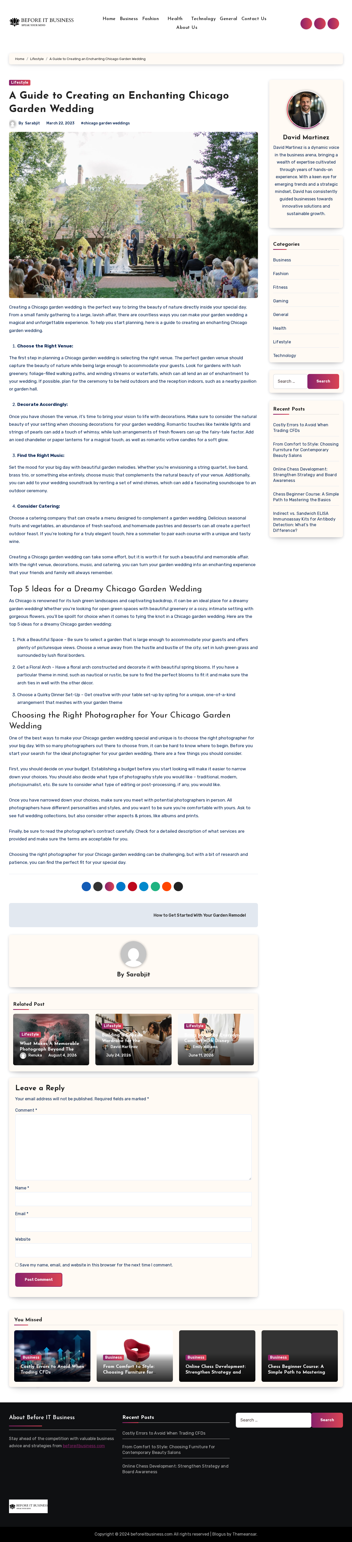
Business (129, 19)
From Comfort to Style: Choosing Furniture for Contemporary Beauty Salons (306, 450)
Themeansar (244, 1534)
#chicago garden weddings (105, 123)
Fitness (280, 287)
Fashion (151, 19)
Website (22, 1239)
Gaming (280, 301)
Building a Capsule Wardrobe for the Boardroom (122, 1041)
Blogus (219, 1534)
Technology (203, 19)
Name (22, 1188)
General (228, 19)
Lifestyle (19, 82)
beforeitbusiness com (84, 1445)
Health (176, 19)
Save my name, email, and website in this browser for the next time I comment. (96, 1265)
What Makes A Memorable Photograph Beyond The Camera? (49, 1049)
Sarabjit (32, 123)
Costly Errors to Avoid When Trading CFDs (163, 1433)
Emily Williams (205, 1047)
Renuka (35, 1055)
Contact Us (255, 19)
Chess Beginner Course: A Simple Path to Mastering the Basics (296, 1372)
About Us (186, 27)
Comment (26, 1110)
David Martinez (124, 1047)
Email (21, 1213)
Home (109, 19)
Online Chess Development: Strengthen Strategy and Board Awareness (305, 475)
